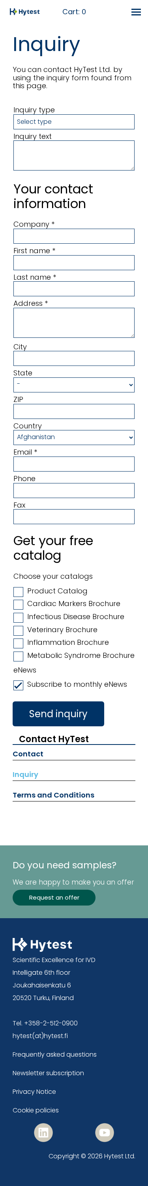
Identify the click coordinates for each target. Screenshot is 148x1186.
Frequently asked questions (55, 1054)
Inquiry (25, 774)
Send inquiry (58, 713)
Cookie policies (36, 1110)
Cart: (74, 12)
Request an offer (54, 897)
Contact (28, 754)
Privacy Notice (34, 1091)
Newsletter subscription (48, 1073)
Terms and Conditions (53, 795)
